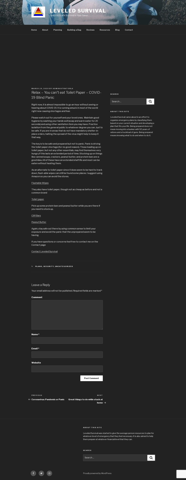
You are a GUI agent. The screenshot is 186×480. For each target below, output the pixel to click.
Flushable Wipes (40, 183)
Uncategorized (64, 266)
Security (48, 266)
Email (35, 348)
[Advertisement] (93, 55)
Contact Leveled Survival (44, 251)
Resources (105, 30)
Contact (129, 30)
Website (36, 362)
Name (35, 334)
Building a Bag (74, 30)
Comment (36, 297)
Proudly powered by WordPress (97, 473)
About (45, 30)
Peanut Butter (38, 222)
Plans (38, 266)
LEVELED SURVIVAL (78, 11)
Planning (57, 30)
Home (34, 30)
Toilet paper (37, 199)
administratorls (63, 88)
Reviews (90, 30)
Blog (117, 30)
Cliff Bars (36, 215)
